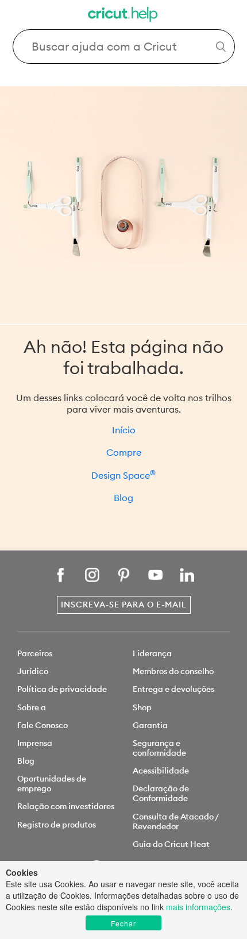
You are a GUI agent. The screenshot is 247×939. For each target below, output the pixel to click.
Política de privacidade (62, 689)
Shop (142, 707)
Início (124, 430)
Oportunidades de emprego (51, 783)
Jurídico (32, 671)
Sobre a (31, 707)
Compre (123, 452)
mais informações (198, 907)
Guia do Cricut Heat (171, 844)
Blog (123, 497)
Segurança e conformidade (159, 748)
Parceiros (34, 653)
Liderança (152, 653)
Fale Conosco (42, 725)
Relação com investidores (65, 806)
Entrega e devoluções (173, 689)
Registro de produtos (56, 824)
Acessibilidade (161, 770)
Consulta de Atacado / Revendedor (175, 821)
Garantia (150, 725)
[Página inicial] (123, 16)
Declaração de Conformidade (161, 793)
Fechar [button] (123, 923)
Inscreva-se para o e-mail (124, 604)
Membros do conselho (173, 671)
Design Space (123, 475)
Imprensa (34, 743)
